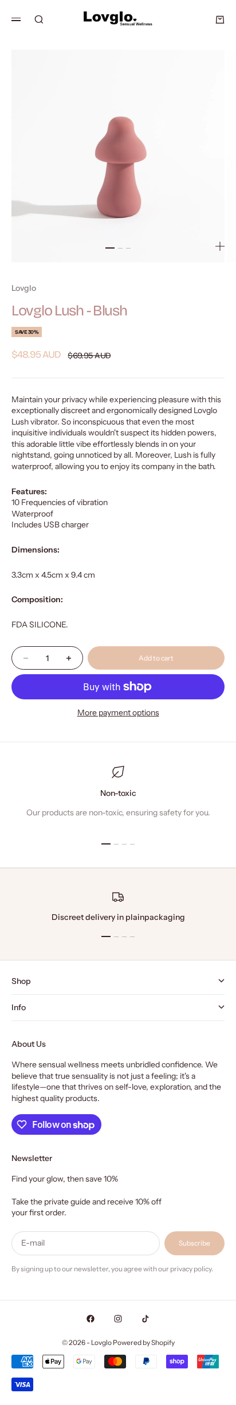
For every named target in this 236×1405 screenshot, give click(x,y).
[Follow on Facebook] (90, 1318)
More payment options (118, 712)
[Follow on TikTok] (145, 1318)
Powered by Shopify (144, 1342)
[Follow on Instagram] (118, 1318)
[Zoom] (220, 246)
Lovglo (23, 288)
